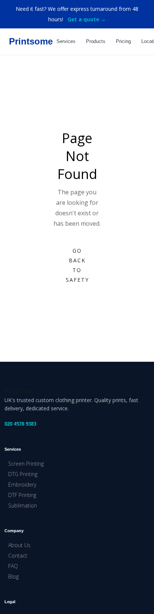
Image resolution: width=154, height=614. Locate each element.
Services (66, 41)
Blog (13, 576)
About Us (19, 545)
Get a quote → (87, 19)
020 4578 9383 (20, 424)
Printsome (31, 41)
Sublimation (22, 505)
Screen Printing (26, 463)
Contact (17, 555)
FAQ (13, 566)
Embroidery (22, 484)
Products (95, 41)
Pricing (123, 41)
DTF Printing (22, 495)
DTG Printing (22, 474)
